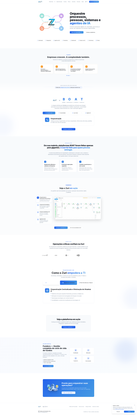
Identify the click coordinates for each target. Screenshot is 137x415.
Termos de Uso (81, 406)
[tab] (49, 113)
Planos (69, 1)
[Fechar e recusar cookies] (134, 405)
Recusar (118, 411)
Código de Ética (88, 406)
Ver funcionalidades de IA (76, 227)
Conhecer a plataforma (60, 227)
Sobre (83, 1)
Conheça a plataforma (90, 32)
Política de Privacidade (73, 406)
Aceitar (129, 411)
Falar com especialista (94, 1)
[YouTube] (46, 406)
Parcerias (78, 1)
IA (54, 1)
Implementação (59, 1)
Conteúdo (73, 1)
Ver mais (68, 75)
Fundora (65, 1)
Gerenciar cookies (95, 406)
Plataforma (51, 1)
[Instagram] (45, 406)
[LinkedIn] (43, 406)
